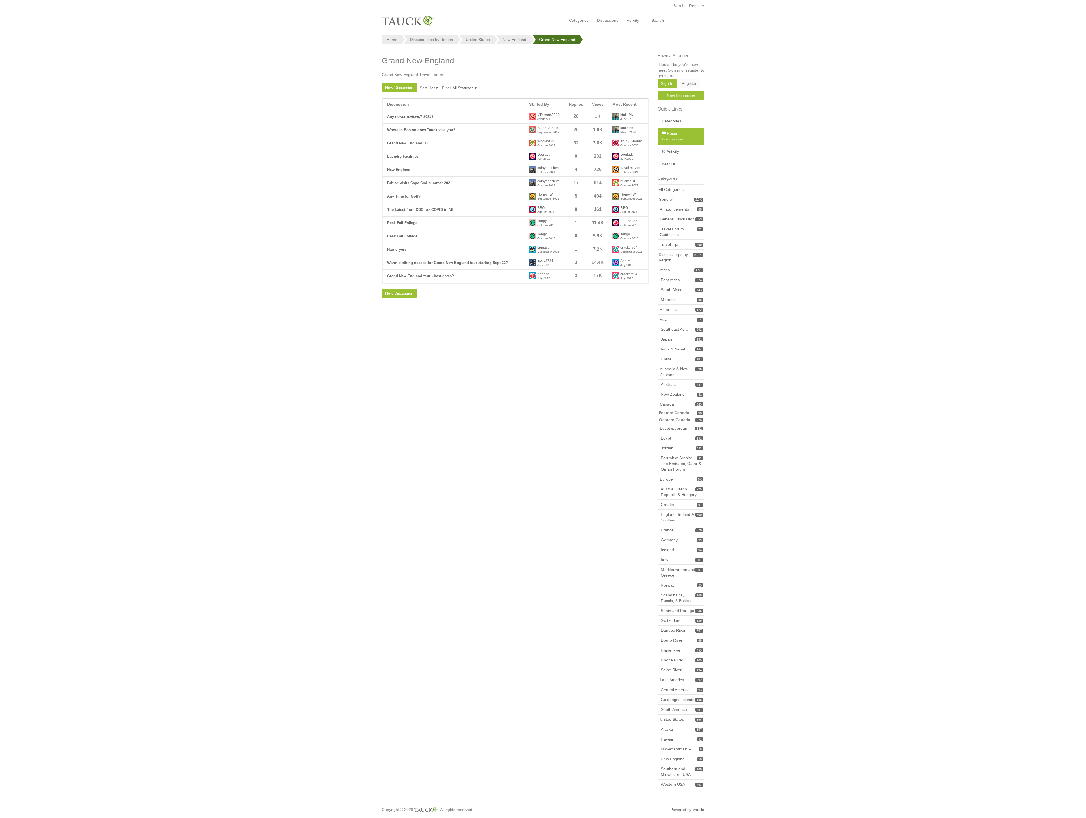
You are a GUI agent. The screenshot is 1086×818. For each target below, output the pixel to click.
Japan (681, 339)
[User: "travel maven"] (615, 169)
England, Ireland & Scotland (681, 517)
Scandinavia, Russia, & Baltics (681, 598)
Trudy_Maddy (631, 141)
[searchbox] (676, 20)
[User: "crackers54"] (615, 249)
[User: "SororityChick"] (532, 129)
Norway (681, 585)
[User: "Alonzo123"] (615, 222)
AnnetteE (544, 274)
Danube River (681, 630)
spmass (543, 248)
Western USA (681, 784)
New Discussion (399, 87)
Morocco (681, 299)
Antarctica (681, 309)
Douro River (681, 640)
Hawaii (681, 739)
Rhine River (681, 650)
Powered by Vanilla (687, 809)
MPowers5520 (548, 115)
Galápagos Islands (681, 699)
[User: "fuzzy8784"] (532, 262)
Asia (681, 319)
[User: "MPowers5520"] (532, 116)
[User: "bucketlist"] (615, 182)
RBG (541, 208)
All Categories (671, 189)
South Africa (681, 289)
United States (681, 719)
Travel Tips (681, 244)
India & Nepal (681, 349)
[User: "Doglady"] (532, 156)
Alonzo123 (628, 221)
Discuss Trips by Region (680, 257)
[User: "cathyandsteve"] (532, 169)
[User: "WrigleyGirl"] (532, 143)
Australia (681, 384)
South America (681, 709)
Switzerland (681, 620)
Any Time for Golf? (404, 196)
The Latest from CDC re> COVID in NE (420, 209)
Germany (681, 540)
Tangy (542, 221)
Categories (579, 20)
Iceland (681, 550)
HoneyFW (545, 194)
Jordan (681, 448)
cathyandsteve (548, 168)
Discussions (607, 20)
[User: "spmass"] (532, 249)
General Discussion (681, 219)
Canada (681, 404)
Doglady (543, 155)
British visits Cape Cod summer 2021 (419, 183)
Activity (633, 20)
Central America (681, 689)
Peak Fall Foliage (402, 223)
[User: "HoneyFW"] (532, 196)
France (681, 530)
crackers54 (628, 248)
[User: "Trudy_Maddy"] (615, 143)
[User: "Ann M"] (615, 262)
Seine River (681, 670)
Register (696, 5)
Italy (681, 559)
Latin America (681, 680)
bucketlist (627, 181)
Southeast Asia (681, 329)
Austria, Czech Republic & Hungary (681, 492)
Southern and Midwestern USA (681, 772)
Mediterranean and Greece (681, 572)
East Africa (681, 280)
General (680, 199)
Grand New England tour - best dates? (420, 276)
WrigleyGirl (545, 141)
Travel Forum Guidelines (681, 232)
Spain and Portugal (681, 610)
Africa (681, 270)
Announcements (681, 209)
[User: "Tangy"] (532, 222)
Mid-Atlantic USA (681, 749)
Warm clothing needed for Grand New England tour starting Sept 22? (447, 263)
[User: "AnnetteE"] (532, 275)
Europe (681, 479)
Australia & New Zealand (681, 372)
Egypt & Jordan (681, 428)
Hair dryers (396, 249)
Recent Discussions (672, 136)
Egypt (681, 438)
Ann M (625, 261)
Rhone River (681, 660)
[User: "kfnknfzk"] (615, 116)
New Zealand (681, 394)
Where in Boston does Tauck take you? (421, 130)
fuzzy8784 (545, 261)
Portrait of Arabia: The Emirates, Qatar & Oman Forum (681, 463)
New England (398, 170)
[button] (433, 88)
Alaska (681, 729)
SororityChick (547, 128)
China (681, 359)
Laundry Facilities (403, 156)
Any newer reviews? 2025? (410, 116)
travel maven (630, 168)
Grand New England (404, 143)
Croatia (681, 504)
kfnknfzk (626, 115)
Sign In (679, 5)
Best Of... (670, 164)
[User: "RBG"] (532, 209)
